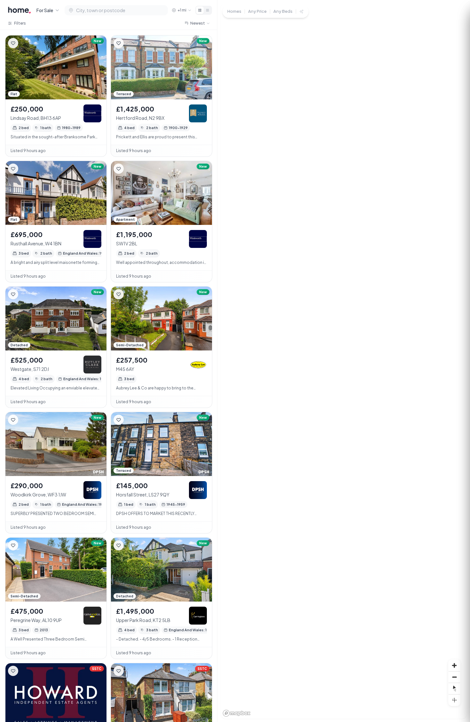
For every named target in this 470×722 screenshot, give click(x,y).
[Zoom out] (454, 677)
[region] (344, 361)
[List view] (207, 10)
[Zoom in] (454, 665)
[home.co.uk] (19, 10)
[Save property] (13, 43)
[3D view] (454, 700)
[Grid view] (200, 10)
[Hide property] (26, 43)
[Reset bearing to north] (454, 688)
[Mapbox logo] (237, 713)
